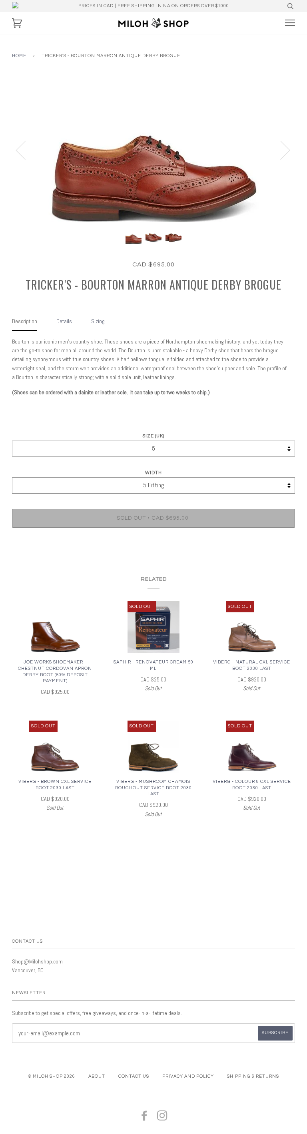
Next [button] (280, 149)
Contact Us (133, 1076)
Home (19, 56)
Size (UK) (153, 436)
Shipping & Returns (253, 1076)
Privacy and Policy (188, 1076)
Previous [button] (25, 149)
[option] (153, 149)
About (96, 1076)
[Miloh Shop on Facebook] (144, 1118)
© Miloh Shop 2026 (51, 1076)
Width (153, 473)
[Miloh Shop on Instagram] (162, 1118)
